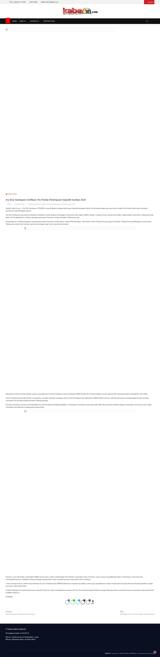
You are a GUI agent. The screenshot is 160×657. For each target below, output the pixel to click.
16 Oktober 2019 (19, 204)
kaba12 (107, 653)
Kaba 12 (22, 21)
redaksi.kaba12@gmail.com (49, 2)
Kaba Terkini (12, 194)
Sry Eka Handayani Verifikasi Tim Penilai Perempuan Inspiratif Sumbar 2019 (51, 204)
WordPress (132, 653)
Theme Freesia (124, 653)
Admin (9, 204)
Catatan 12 (34, 21)
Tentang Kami (49, 21)
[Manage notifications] (155, 652)
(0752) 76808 (33, 2)
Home (14, 21)
